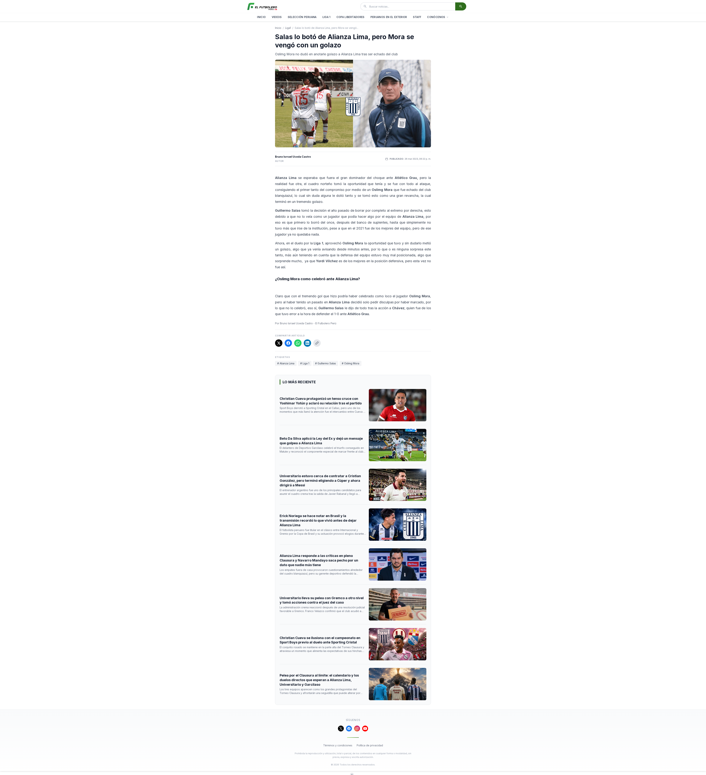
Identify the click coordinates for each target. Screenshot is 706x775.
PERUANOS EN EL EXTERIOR (388, 17)
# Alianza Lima (285, 363)
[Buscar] (460, 6)
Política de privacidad (370, 745)
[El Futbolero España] (262, 6)
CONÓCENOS (436, 17)
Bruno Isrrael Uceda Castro (293, 156)
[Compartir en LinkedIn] (307, 343)
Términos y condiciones (337, 745)
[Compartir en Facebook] (288, 343)
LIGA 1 (326, 17)
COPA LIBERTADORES (350, 17)
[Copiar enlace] (317, 343)
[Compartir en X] (278, 343)
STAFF (417, 17)
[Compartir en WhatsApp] (298, 343)
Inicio (278, 27)
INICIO (261, 17)
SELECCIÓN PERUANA (302, 17)
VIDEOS (277, 17)
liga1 (288, 27)
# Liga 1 (304, 363)
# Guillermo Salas (325, 363)
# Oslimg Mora (350, 363)
